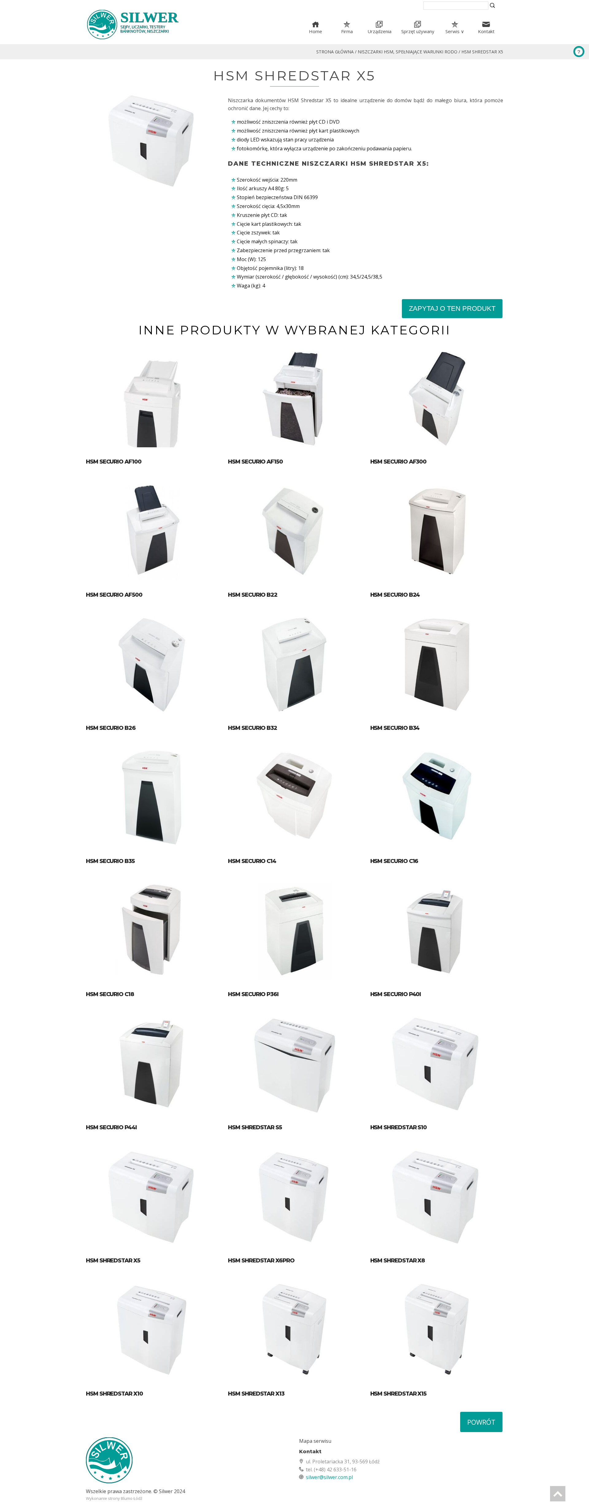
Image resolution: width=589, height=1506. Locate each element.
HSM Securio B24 (395, 594)
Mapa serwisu (315, 1441)
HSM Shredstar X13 (256, 1393)
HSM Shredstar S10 (398, 1127)
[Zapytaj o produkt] (578, 51)
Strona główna (335, 52)
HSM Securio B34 (395, 728)
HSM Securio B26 (111, 728)
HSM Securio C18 (110, 994)
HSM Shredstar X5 (482, 52)
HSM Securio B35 (110, 861)
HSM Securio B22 (252, 594)
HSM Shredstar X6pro (261, 1260)
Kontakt (486, 31)
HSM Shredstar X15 (398, 1393)
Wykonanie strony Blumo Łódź (114, 1498)
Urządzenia (379, 31)
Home (315, 31)
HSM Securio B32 (252, 728)
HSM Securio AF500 (114, 594)
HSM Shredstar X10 (114, 1393)
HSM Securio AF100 (113, 461)
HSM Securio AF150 (255, 461)
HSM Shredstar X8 (397, 1260)
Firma (347, 31)
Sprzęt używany (417, 31)
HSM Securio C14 (252, 861)
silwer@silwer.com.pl (329, 1477)
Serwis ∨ (454, 31)
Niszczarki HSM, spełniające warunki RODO (407, 52)
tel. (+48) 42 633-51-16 (331, 1469)
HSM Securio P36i (253, 994)
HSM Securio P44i (111, 1127)
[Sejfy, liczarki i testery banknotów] (188, 1462)
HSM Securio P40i (395, 994)
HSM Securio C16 (394, 861)
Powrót (481, 1422)
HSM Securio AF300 (398, 461)
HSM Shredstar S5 (255, 1127)
